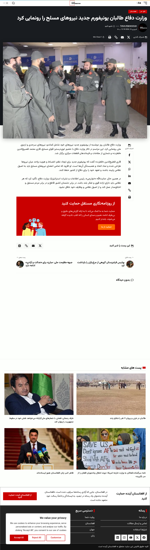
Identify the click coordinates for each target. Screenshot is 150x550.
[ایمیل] (122, 37)
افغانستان (133, 11)
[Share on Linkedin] (129, 176)
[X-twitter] (137, 537)
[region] (38, 528)
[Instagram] (124, 537)
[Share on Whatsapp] (129, 169)
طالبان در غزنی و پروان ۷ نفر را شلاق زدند (128, 418)
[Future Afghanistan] (75, 3)
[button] (144, 3)
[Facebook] (144, 537)
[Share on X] (129, 37)
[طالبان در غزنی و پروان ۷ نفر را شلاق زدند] (111, 394)
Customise (56, 537)
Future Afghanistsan (128, 26)
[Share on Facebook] (129, 155)
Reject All (36, 537)
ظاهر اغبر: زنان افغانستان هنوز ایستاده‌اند (55, 473)
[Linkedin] (118, 537)
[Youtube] (131, 537)
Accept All (19, 537)
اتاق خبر (142, 11)
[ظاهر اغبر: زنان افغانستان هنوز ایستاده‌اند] (39, 449)
